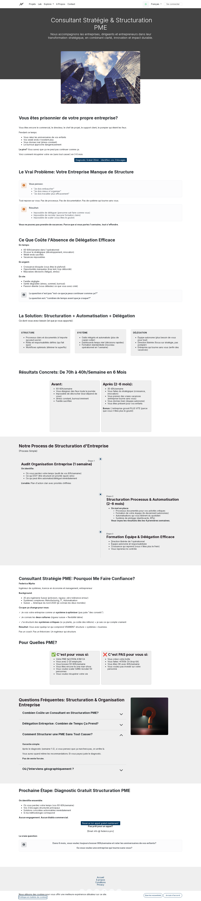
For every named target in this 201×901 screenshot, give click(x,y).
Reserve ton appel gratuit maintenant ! (100, 823)
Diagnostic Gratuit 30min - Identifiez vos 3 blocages (101, 160)
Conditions (100, 882)
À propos (100, 880)
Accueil (100, 877)
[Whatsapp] (146, 4)
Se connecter (173, 4)
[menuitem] (32, 4)
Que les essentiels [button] (153, 895)
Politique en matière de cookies (33, 897)
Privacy (100, 884)
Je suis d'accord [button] (173, 895)
